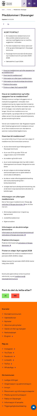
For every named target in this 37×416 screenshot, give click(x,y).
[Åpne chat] (33, 407)
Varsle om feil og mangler (15, 329)
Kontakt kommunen (12, 314)
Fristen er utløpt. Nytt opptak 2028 (15, 87)
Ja (5, 296)
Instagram (8, 349)
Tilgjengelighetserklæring (15, 406)
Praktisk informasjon (10, 84)
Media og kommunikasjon (15, 395)
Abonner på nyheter (12, 325)
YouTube (8, 353)
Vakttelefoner (10, 318)
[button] (3, 24)
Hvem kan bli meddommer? (12, 75)
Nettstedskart (10, 333)
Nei (15, 296)
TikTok (7, 364)
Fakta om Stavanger (12, 399)
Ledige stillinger (11, 380)
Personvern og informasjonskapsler (19, 391)
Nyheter (7, 321)
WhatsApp (9, 367)
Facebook (8, 356)
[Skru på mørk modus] (24, 3)
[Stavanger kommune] (7, 3)
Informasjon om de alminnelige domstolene (18, 81)
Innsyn (7, 388)
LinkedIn (8, 360)
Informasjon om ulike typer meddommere (17, 78)
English (7, 336)
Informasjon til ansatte (13, 402)
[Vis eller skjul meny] (34, 3)
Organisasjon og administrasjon (17, 384)
